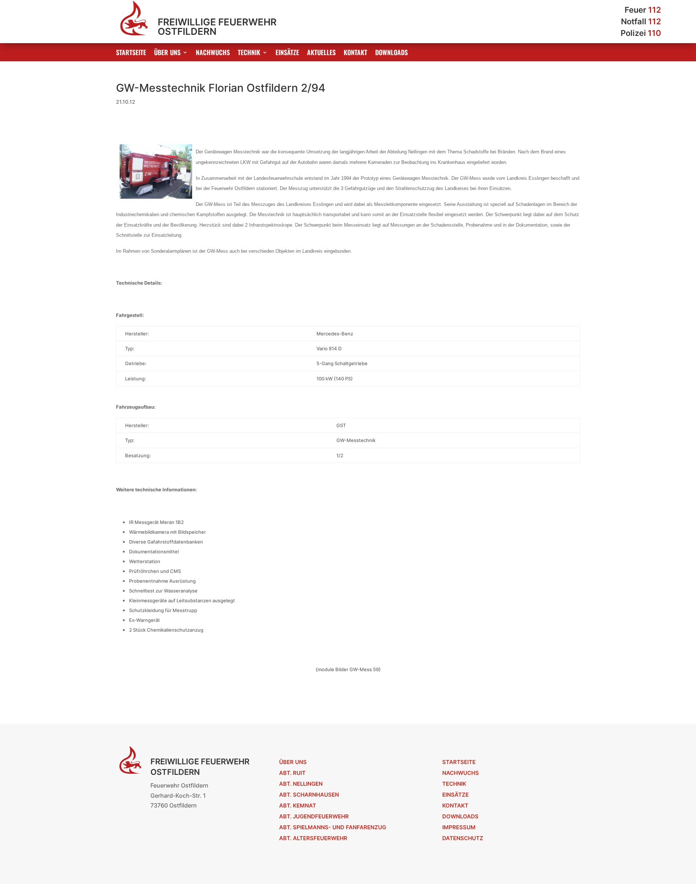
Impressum (459, 827)
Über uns (167, 53)
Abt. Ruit (292, 772)
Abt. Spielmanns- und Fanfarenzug (332, 827)
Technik (249, 53)
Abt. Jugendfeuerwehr (314, 816)
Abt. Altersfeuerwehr (313, 838)
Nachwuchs (213, 53)
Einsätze (287, 53)
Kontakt (355, 53)
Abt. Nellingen (301, 783)
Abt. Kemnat (297, 805)
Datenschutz (462, 838)
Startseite (131, 53)
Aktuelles (321, 53)
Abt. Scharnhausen (309, 794)
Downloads (391, 53)
